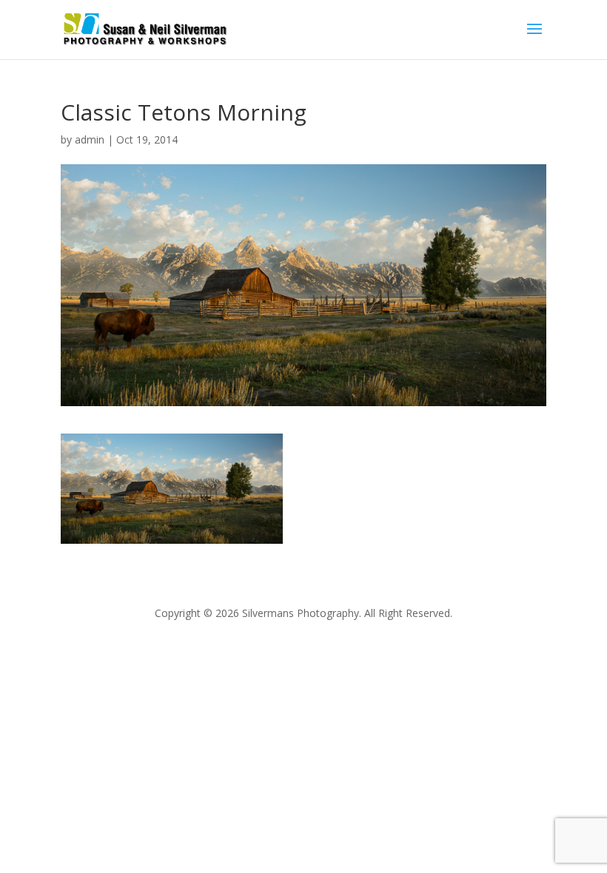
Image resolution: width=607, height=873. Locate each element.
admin (89, 139)
